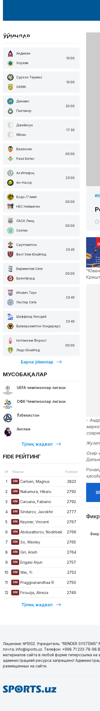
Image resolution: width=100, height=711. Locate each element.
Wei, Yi (22, 572)
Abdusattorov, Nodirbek (37, 532)
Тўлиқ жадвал (37, 444)
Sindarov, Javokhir (33, 511)
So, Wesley (26, 542)
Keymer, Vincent (31, 522)
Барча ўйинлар (37, 362)
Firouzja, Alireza (30, 592)
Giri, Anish (25, 552)
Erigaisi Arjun (27, 562)
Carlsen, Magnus (31, 481)
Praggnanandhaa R (33, 582)
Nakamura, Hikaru (32, 491)
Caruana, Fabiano (32, 501)
